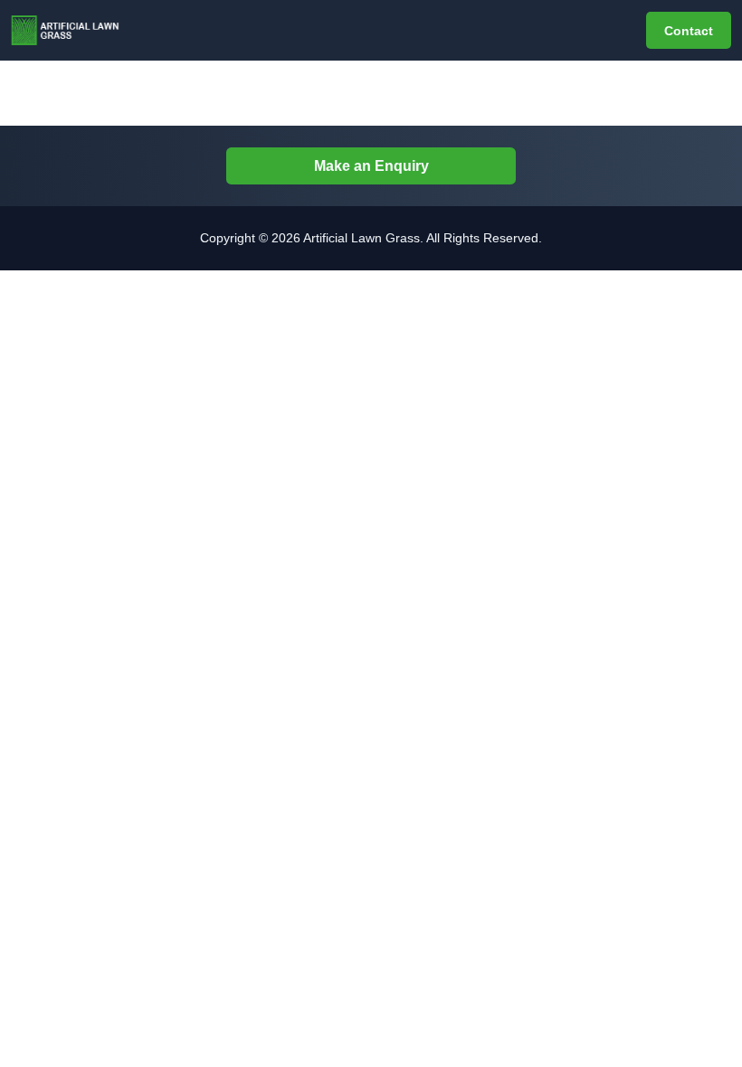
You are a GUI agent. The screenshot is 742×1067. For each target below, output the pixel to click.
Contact (688, 31)
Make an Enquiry (371, 166)
